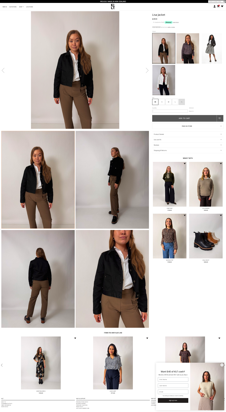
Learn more (176, 22)
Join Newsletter (155, 352)
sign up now (173, 400)
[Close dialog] (222, 364)
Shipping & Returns (160, 150)
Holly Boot (206, 236)
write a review (171, 27)
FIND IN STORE (187, 126)
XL (182, 102)
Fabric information (6, 352)
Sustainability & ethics (6, 350)
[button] (224, 1)
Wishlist (221, 6)
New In (5, 7)
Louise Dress (113, 338)
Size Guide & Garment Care (82, 355)
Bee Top (185, 338)
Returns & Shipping (81, 350)
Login (214, 6)
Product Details (159, 134)
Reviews (156, 145)
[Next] (147, 70)
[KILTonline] (113, 6)
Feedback (153, 349)
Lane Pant (169, 184)
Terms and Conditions (81, 352)
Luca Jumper (206, 184)
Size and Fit (157, 140)
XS (155, 102)
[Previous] (3, 70)
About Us (3, 349)
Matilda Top (169, 236)
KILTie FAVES (13, 7)
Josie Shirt (41, 338)
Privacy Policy (79, 353)
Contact (153, 350)
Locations (29, 7)
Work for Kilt (4, 353)
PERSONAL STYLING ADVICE (82, 349)
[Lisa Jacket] (38, 179)
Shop (21, 7)
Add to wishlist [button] (220, 118)
